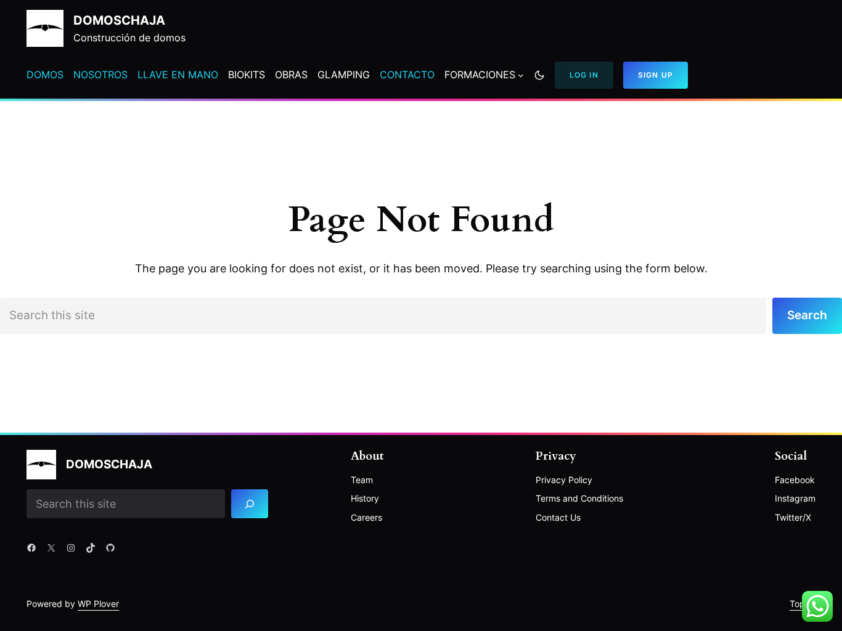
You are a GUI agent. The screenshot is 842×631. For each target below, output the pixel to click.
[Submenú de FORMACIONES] (521, 75)
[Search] (250, 503)
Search (807, 315)
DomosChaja (119, 20)
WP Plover (98, 603)
